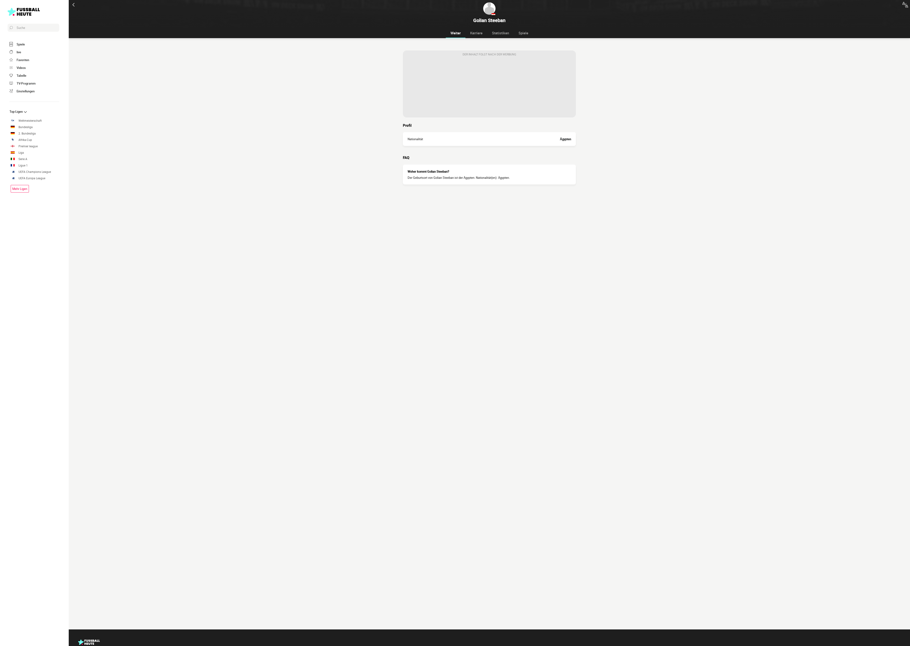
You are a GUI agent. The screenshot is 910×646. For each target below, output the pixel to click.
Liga (21, 153)
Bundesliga (25, 127)
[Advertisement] (489, 87)
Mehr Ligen (19, 189)
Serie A (22, 159)
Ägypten (565, 139)
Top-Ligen (16, 111)
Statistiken (500, 33)
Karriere (476, 33)
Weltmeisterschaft (30, 121)
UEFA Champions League (34, 172)
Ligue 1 (23, 165)
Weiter (455, 33)
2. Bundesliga (27, 133)
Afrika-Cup (25, 140)
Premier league (28, 146)
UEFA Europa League (31, 178)
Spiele (523, 33)
